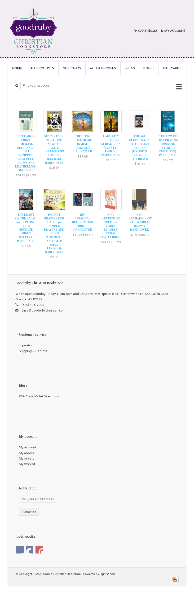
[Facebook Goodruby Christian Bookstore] (20, 549)
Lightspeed (107, 574)
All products (42, 68)
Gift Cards (172, 68)
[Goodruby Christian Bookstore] (52, 31)
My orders (26, 453)
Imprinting (26, 345)
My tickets (26, 458)
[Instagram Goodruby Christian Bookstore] (39, 549)
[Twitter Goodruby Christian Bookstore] (29, 549)
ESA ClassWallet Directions (39, 396)
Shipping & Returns (33, 351)
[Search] (17, 85)
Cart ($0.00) (147, 31)
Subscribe (29, 512)
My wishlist (27, 464)
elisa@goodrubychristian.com (43, 310)
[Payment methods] (174, 579)
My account (175, 31)
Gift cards (72, 68)
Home (17, 68)
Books (148, 68)
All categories (103, 68)
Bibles (130, 68)
